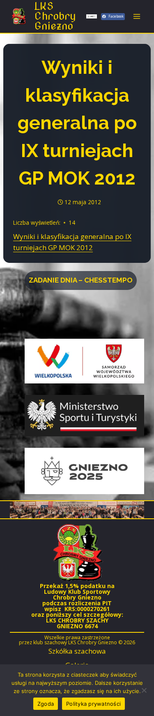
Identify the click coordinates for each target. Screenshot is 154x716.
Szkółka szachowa (77, 651)
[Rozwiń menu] (136, 16)
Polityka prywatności (93, 703)
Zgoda (45, 703)
